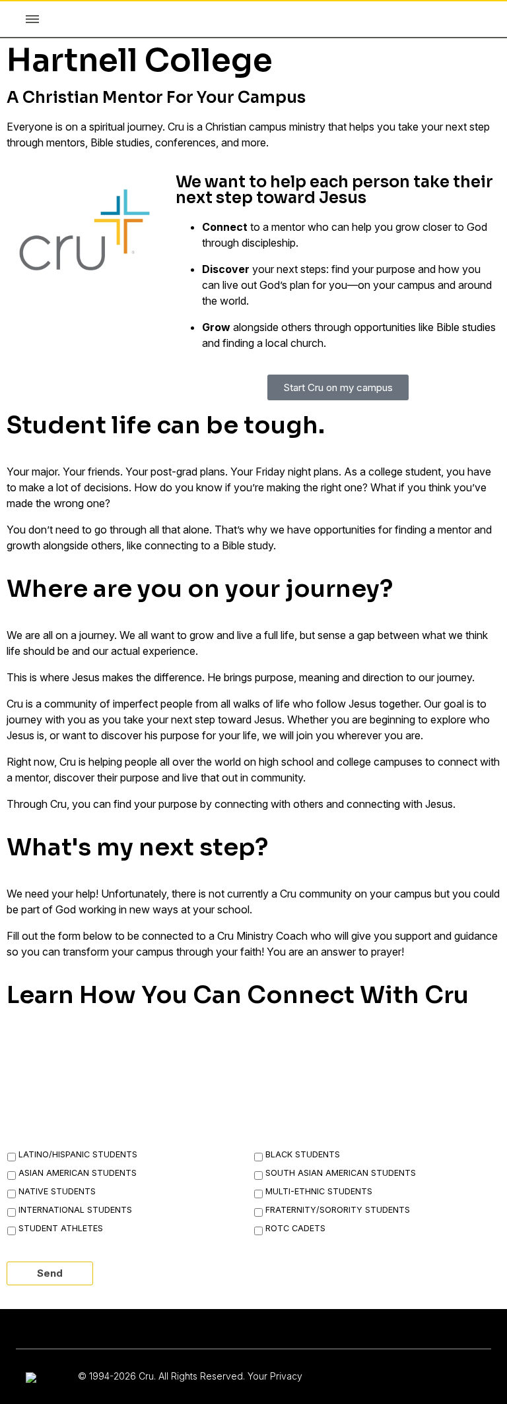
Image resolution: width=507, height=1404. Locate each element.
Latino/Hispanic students (77, 1154)
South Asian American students (340, 1173)
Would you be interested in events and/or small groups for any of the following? (238, 1120)
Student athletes (60, 1228)
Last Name (211, 1050)
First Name (48, 1050)
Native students (57, 1191)
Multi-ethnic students (318, 1191)
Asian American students (77, 1173)
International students (75, 1210)
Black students (302, 1154)
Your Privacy (275, 1376)
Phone (362, 1050)
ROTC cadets (295, 1228)
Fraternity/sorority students (337, 1210)
